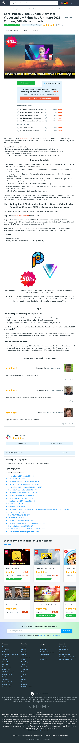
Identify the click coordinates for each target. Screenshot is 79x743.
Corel (20, 463)
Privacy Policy (42, 635)
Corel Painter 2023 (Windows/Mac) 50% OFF (23, 484)
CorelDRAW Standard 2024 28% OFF (20, 526)
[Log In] (76, 3)
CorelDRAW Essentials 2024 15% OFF (21, 498)
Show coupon (27, 83)
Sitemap (62, 652)
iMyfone (23, 664)
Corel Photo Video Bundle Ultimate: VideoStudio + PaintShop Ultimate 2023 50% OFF (38, 509)
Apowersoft (24, 684)
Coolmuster (5, 652)
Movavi (23, 649)
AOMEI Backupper (8, 672)
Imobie (23, 674)
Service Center (45, 654)
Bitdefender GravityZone (10, 654)
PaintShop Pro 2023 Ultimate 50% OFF (21, 501)
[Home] (10, 9)
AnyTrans (5, 664)
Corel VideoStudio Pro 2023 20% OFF (21, 495)
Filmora (4, 647)
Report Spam (63, 649)
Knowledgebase (64, 654)
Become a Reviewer (65, 659)
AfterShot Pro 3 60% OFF (16, 518)
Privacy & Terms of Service (44, 730)
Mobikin (23, 679)
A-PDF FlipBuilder (26, 687)
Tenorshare (24, 652)
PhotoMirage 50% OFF (16, 504)
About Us (43, 647)
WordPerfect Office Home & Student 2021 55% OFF (26, 529)
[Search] (56, 3)
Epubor (23, 682)
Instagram (30, 706)
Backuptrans (25, 672)
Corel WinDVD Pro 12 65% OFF (19, 515)
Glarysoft (24, 667)
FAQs (25, 30)
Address (43, 657)
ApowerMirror (6, 687)
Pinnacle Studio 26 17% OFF (18, 512)
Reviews (35, 30)
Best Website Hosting (47, 652)
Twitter (44, 706)
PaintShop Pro (29, 463)
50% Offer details (12, 30)
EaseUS (23, 654)
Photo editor (11, 463)
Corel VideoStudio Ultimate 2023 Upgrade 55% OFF (26, 523)
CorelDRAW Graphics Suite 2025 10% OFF (22, 490)
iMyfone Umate (7, 674)
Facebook (35, 706)
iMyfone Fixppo (7, 684)
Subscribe (66, 631)
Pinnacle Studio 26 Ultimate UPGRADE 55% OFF (25, 487)
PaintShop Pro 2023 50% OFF (18, 507)
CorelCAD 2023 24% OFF (16, 479)
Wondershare (25, 657)
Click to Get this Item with (39, 98)
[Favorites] (71, 3)
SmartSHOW (6, 669)
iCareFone (5, 657)
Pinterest (48, 706)
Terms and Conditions (55, 635)
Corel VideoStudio (43, 463)
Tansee (23, 677)
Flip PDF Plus (6, 679)
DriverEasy (5, 649)
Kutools (23, 647)
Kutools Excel (6, 662)
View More (8, 544)
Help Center (63, 647)
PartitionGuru (6, 667)
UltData (4, 659)
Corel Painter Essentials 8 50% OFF (20, 520)
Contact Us (43, 659)
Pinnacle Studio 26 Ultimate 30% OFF (21, 476)
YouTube (39, 706)
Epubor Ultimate (7, 682)
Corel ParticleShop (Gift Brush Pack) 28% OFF (24, 481)
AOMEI (23, 659)
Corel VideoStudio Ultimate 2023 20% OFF (23, 493)
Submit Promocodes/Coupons (68, 657)
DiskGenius (5, 677)
